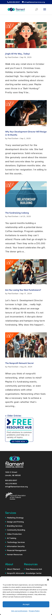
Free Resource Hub (34, 569)
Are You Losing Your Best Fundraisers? (23, 289)
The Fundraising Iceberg (17, 212)
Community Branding (16, 530)
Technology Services (16, 542)
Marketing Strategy (15, 517)
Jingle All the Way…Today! (17, 53)
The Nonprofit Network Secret (19, 363)
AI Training (11, 538)
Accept (26, 604)
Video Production (14, 534)
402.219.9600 (11, 483)
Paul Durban (13, 57)
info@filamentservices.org (16, 486)
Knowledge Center (34, 573)
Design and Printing (15, 522)
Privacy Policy (34, 611)
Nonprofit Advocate (15, 573)
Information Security (16, 546)
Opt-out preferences (19, 611)
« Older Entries (13, 415)
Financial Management (16, 550)
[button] (48, 579)
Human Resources (15, 554)
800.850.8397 (14, 2)
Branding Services (14, 526)
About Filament (13, 569)
